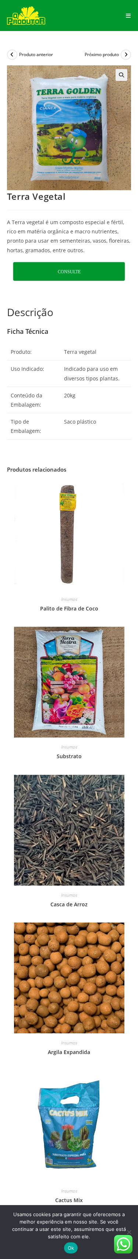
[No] (128, 1232)
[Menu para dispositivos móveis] (128, 15)
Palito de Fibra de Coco (69, 608)
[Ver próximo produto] (126, 54)
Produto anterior (36, 54)
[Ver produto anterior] (12, 54)
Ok (71, 1248)
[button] (121, 75)
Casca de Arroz (69, 904)
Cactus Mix (69, 1200)
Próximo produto (102, 54)
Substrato (69, 756)
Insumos (69, 599)
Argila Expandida (69, 1052)
